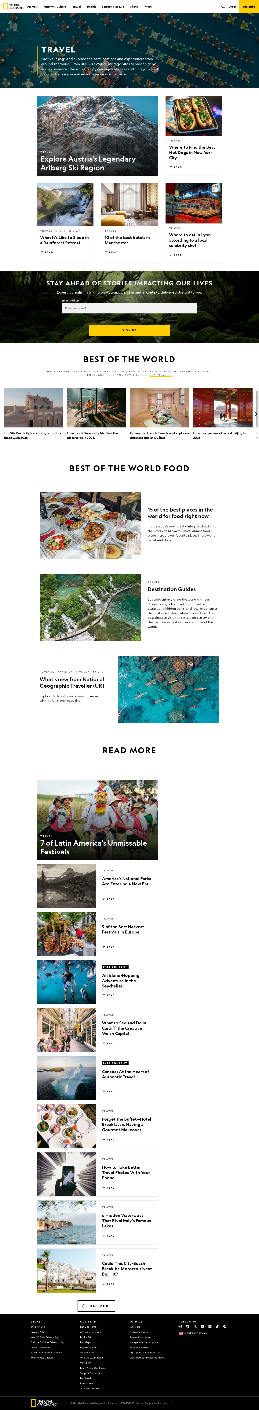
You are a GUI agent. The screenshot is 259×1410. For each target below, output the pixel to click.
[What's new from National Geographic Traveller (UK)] (129, 689)
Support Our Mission (91, 1373)
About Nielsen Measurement (46, 1352)
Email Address (70, 300)
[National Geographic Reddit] (224, 1326)
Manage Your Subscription (144, 1342)
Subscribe (135, 1326)
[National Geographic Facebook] (187, 1326)
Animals (32, 6)
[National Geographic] (13, 6)
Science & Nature (113, 6)
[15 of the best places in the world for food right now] (129, 525)
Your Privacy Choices (42, 1357)
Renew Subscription (140, 1337)
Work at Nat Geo (139, 1347)
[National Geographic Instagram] (180, 1326)
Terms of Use (38, 1326)
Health (91, 6)
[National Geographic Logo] (44, 1406)
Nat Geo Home (88, 1326)
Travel (77, 6)
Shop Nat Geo (87, 1352)
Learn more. (161, 374)
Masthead (85, 1378)
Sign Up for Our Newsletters (145, 1352)
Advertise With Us (90, 1388)
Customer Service (139, 1331)
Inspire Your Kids (89, 1347)
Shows (134, 6)
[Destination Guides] (129, 607)
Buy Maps (85, 1342)
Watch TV (85, 1362)
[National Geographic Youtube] (202, 1326)
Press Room (86, 1383)
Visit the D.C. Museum (92, 1357)
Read (178, 167)
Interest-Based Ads (41, 1347)
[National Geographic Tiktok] (217, 1326)
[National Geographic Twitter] (195, 1326)
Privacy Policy (38, 1331)
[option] (33, 414)
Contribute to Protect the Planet (147, 1357)
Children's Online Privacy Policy (48, 1342)
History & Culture (55, 6)
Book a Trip (86, 1337)
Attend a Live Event (91, 1331)
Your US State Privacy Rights (46, 1337)
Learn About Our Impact (93, 1367)
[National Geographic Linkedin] (210, 1326)
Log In (232, 6)
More (148, 6)
